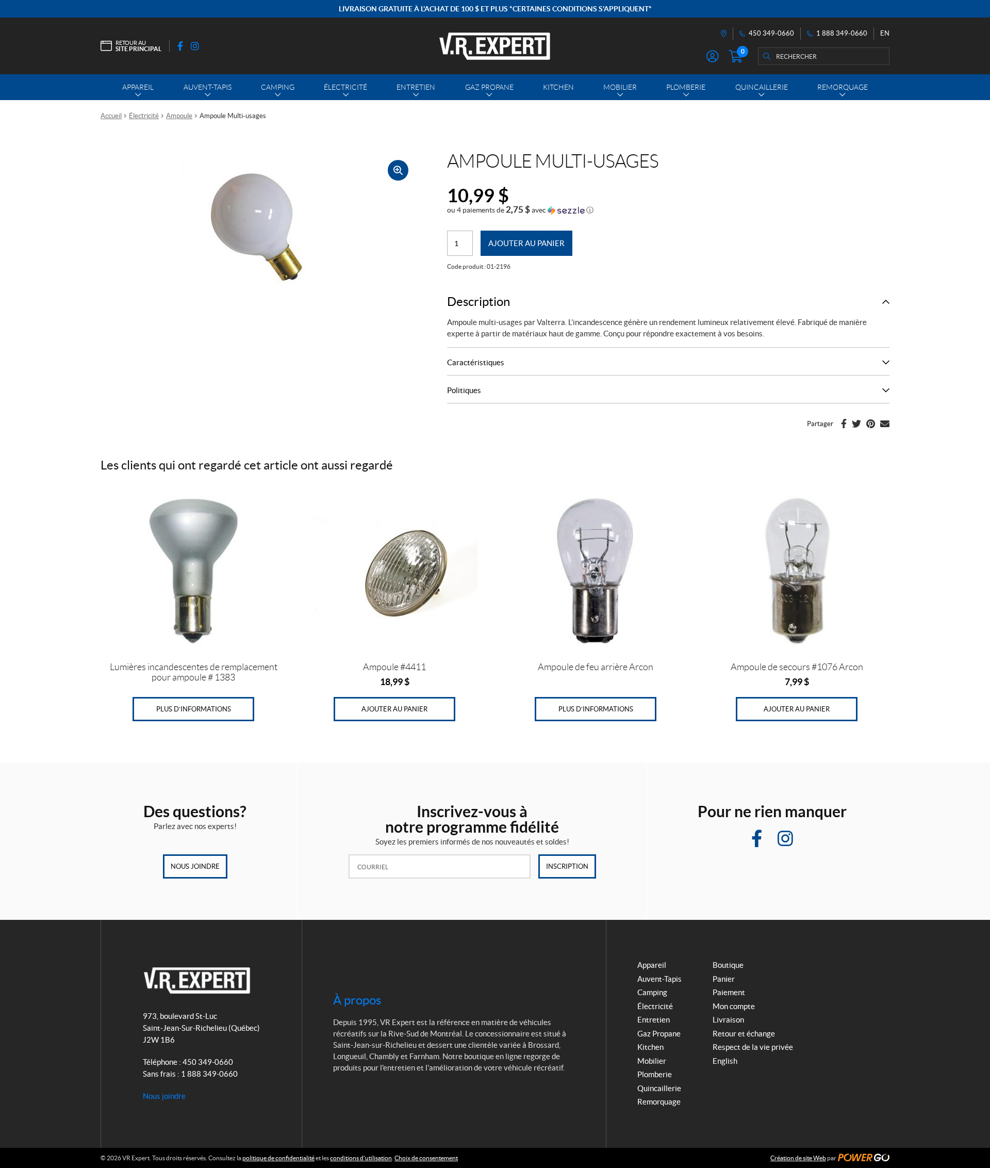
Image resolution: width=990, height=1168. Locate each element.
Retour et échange (744, 1033)
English (725, 1061)
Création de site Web (798, 1158)
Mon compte (734, 1006)
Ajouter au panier (526, 243)
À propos (357, 1000)
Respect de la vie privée (753, 1047)
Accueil (111, 116)
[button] (520, 210)
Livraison (728, 1019)
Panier (724, 979)
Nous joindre (195, 866)
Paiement (729, 992)
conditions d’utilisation (361, 1158)
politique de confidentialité (278, 1158)
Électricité (144, 116)
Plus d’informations (193, 709)
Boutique (728, 965)
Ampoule (179, 116)
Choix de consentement (426, 1158)
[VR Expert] (494, 46)
